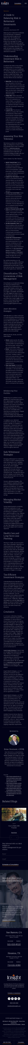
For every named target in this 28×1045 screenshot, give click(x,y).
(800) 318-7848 (14, 1003)
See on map (10, 940)
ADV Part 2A (5, 1021)
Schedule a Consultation (8, 920)
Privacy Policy (22, 1021)
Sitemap (23, 1024)
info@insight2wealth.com (14, 1006)
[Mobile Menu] (26, 3)
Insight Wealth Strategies (10, 650)
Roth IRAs (19, 600)
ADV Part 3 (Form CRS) (13, 1021)
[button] (16, 837)
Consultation (17, 3)
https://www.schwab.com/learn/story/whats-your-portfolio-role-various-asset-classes (13, 785)
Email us (18, 940)
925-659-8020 (14, 944)
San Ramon (20, 252)
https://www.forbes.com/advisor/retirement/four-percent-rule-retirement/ (14, 793)
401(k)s (5, 602)
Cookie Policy (14, 1022)
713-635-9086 (14, 965)
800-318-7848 (7, 1042)
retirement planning (15, 148)
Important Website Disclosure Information (12, 1024)
